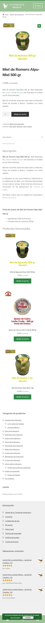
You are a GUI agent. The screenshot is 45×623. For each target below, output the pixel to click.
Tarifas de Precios (12, 542)
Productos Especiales (12, 471)
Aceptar (28, 618)
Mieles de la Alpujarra (17, 14)
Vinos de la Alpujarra (12, 431)
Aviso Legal (9, 529)
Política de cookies (12, 537)
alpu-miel (12, 126)
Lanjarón (8, 92)
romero (29, 126)
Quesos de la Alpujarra (12, 438)
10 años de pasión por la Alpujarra (19, 468)
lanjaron (19, 126)
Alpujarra (20, 92)
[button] (39, 26)
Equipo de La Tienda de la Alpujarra (18, 512)
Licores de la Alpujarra (12, 460)
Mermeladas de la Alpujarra (14, 457)
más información (15, 617)
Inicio (6, 14)
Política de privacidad (13, 533)
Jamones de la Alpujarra (13, 420)
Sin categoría (9, 479)
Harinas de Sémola (13, 475)
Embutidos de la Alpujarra (14, 435)
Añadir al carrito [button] (22, 281)
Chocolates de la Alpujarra (14, 446)
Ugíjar (5, 190)
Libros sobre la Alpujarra (13, 464)
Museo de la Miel (9, 198)
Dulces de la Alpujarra (12, 442)
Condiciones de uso (12, 521)
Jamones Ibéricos (13, 427)
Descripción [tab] (7, 137)
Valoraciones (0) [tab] (9, 143)
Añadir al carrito (20, 114)
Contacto (8, 517)
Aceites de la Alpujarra (12, 453)
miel (24, 126)
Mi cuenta (9, 525)
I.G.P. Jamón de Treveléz (15, 424)
